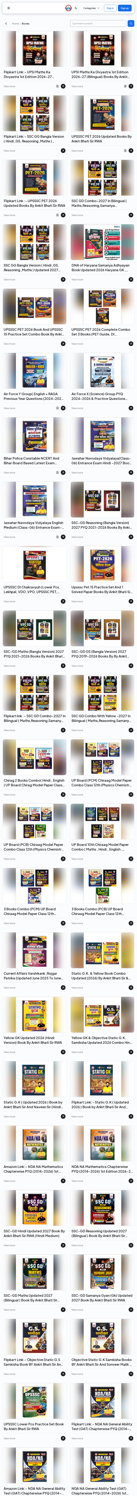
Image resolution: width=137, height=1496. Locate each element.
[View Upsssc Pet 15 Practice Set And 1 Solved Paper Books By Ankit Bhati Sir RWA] (131, 601)
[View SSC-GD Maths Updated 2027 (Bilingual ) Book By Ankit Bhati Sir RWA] (63, 1309)
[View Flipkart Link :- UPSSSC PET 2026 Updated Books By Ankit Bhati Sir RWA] (63, 215)
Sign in (110, 8)
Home (15, 23)
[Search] (131, 23)
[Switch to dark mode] (76, 8)
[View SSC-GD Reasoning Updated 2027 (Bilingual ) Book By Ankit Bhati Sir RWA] (131, 1245)
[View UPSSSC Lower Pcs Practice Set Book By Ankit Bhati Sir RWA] (63, 1438)
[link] (44, 23)
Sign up (125, 8)
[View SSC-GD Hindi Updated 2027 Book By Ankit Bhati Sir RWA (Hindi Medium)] (63, 1245)
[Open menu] (8, 8)
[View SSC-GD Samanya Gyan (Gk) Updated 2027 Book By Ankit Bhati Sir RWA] (131, 1309)
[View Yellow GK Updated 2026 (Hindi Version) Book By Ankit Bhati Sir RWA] (63, 1052)
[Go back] (6, 23)
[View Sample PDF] (57, 86)
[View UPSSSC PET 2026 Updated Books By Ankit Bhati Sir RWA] (131, 150)
